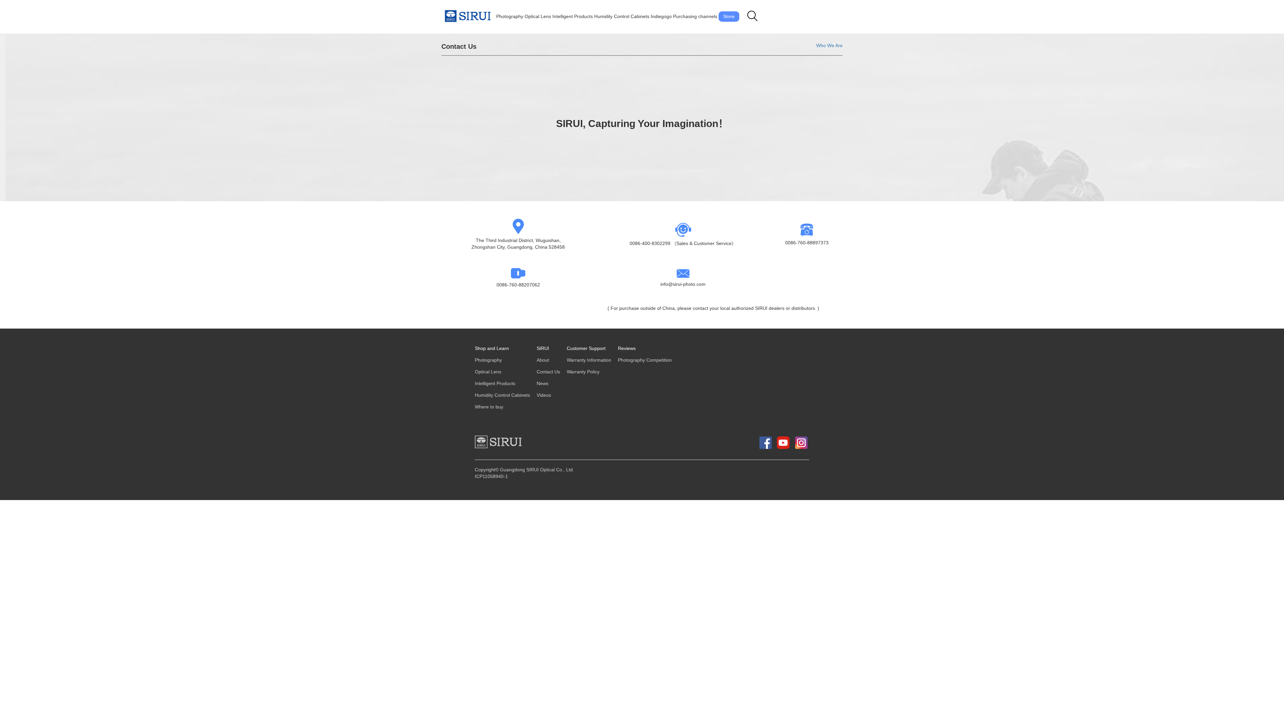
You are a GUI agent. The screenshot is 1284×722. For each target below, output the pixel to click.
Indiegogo (661, 16)
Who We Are (829, 45)
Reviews (627, 348)
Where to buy (489, 406)
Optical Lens (538, 16)
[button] (752, 16)
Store (729, 16)
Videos (544, 395)
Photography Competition (645, 360)
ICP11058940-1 (491, 476)
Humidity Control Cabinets (621, 16)
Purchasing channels (695, 16)
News (542, 383)
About (543, 360)
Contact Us (548, 371)
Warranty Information (589, 360)
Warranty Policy (583, 371)
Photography (509, 16)
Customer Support (586, 348)
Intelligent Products (572, 16)
